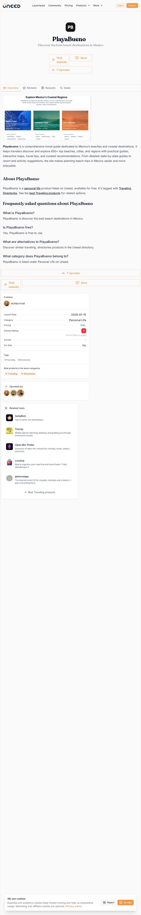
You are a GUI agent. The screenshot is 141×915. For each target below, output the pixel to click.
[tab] (10, 88)
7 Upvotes (63, 70)
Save (83, 58)
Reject (110, 902)
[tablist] (70, 87)
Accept (128, 902)
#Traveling (10, 360)
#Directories (24, 360)
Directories (10, 193)
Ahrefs (83, 335)
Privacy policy (74, 906)
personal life (32, 188)
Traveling (125, 188)
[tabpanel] (70, 179)
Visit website (62, 60)
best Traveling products (44, 193)
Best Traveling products (41, 492)
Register (132, 5)
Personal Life (77, 320)
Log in (120, 5)
